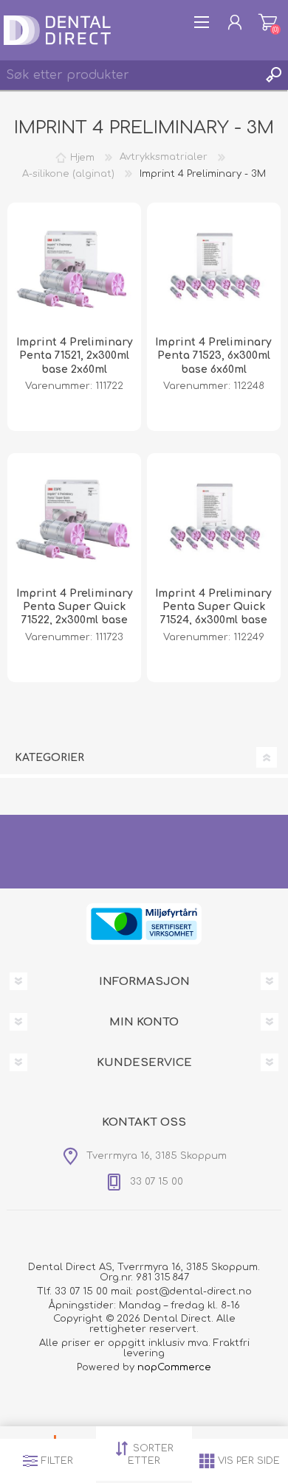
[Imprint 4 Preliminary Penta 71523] (214, 269)
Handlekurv (267, 22)
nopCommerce (174, 1367)
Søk (273, 75)
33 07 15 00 (81, 1291)
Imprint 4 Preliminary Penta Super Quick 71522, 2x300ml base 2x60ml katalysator (74, 613)
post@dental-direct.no (194, 1291)
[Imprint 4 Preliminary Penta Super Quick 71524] (214, 520)
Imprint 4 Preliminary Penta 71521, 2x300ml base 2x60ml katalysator (74, 362)
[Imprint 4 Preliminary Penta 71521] (74, 269)
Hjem (82, 157)
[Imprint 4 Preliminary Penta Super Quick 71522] (74, 520)
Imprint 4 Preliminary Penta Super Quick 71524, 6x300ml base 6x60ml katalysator (213, 613)
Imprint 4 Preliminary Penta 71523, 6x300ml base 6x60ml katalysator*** (213, 362)
